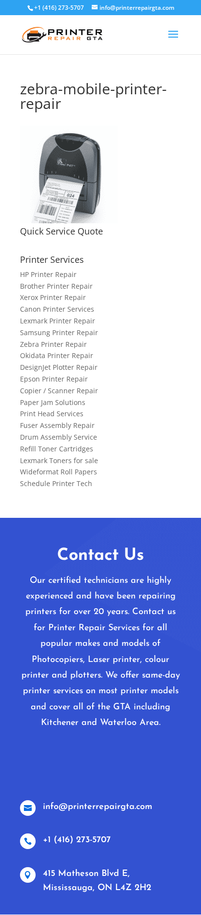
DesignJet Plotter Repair (59, 367)
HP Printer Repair (48, 274)
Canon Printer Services (57, 309)
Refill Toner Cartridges (56, 448)
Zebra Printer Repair (53, 344)
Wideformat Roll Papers (58, 471)
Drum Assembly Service (58, 437)
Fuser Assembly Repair (57, 425)
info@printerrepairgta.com (97, 807)
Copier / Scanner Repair (59, 390)
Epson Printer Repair (54, 378)
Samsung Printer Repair (59, 332)
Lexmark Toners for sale (59, 460)
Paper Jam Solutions (52, 402)
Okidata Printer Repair (56, 355)
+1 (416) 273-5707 (77, 840)
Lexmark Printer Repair (57, 320)
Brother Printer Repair (56, 286)
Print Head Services (51, 413)
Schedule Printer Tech (56, 483)
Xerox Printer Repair (53, 297)
